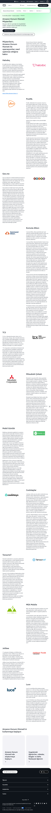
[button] (43, 5)
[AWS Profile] (48, 2)
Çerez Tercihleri (28, 807)
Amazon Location (15, 15)
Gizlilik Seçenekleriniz (17, 807)
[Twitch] (42, 803)
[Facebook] (36, 803)
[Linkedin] (38, 803)
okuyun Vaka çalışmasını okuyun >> (10, 93)
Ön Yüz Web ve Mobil (6, 15)
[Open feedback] (50, 406)
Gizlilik (3, 807)
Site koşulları (9, 807)
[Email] (34, 806)
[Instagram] (40, 803)
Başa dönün (24, 799)
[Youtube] (44, 803)
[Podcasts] (46, 803)
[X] (34, 803)
